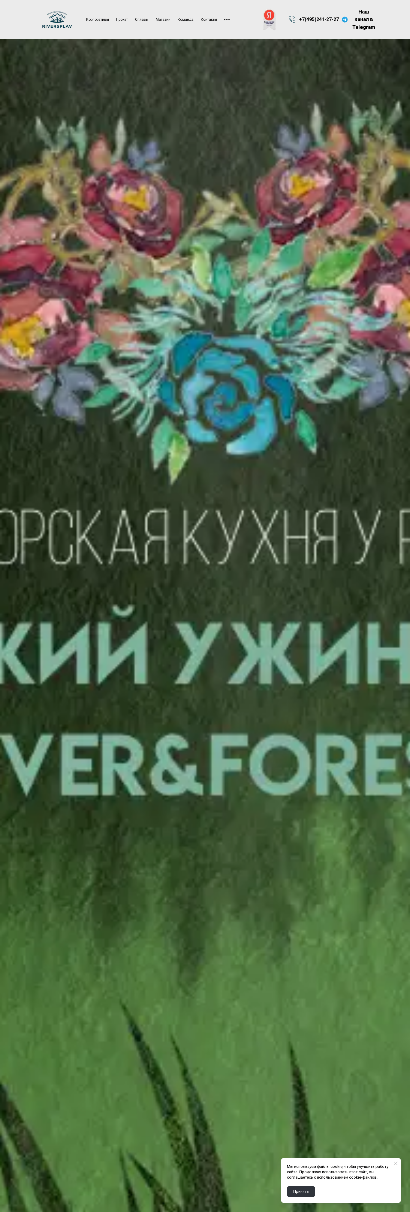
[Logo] (57, 19)
